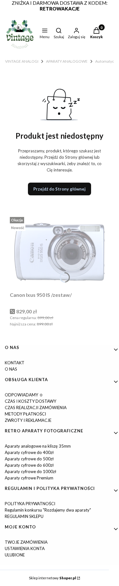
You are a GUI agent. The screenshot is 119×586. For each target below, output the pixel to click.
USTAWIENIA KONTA (25, 548)
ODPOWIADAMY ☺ (24, 394)
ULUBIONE (15, 554)
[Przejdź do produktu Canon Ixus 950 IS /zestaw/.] (59, 251)
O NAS (11, 369)
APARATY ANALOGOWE (67, 61)
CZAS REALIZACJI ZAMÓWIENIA (36, 407)
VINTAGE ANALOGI (21, 61)
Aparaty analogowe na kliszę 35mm (38, 446)
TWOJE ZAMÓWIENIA (26, 542)
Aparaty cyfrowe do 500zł (29, 458)
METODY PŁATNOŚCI (25, 413)
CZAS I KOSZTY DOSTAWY (30, 401)
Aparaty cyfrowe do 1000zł (30, 471)
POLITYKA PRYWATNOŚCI (30, 503)
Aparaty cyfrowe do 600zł (29, 465)
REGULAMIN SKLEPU (24, 516)
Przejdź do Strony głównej (59, 189)
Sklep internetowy (52, 578)
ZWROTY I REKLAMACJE (28, 420)
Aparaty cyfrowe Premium (29, 477)
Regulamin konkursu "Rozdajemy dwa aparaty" (48, 510)
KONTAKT (14, 362)
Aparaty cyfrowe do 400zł (29, 452)
